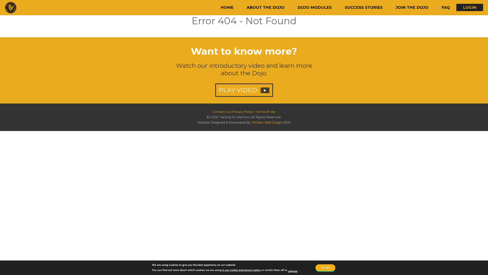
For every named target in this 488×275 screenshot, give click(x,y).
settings (293, 271)
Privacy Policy (242, 112)
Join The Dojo (412, 7)
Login (469, 7)
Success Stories (364, 7)
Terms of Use (265, 112)
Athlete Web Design (267, 122)
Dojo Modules (315, 7)
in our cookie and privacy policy (241, 270)
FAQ (445, 7)
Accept (325, 267)
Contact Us (221, 112)
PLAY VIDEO (239, 90)
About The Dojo (265, 7)
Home (227, 7)
